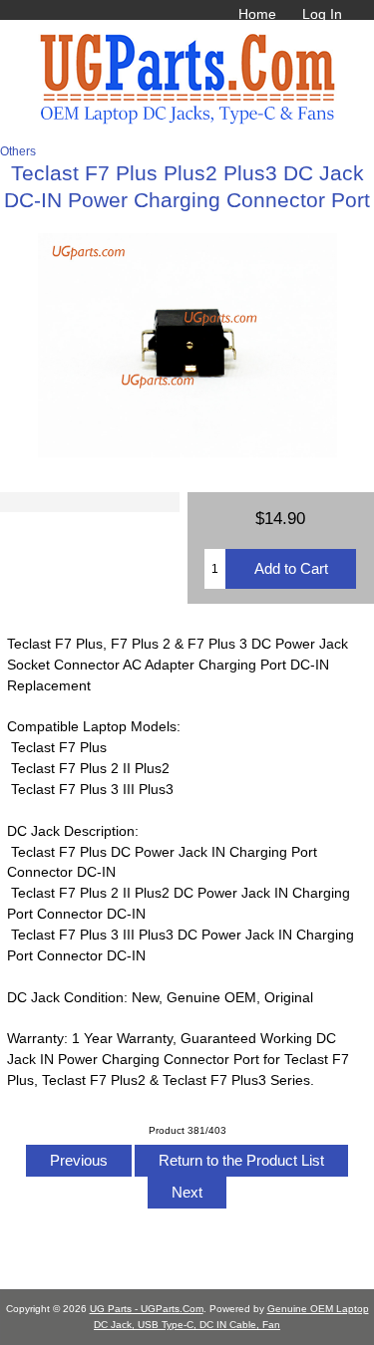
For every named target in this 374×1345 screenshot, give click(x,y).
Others (18, 150)
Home (257, 14)
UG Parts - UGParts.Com (146, 1308)
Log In (322, 14)
